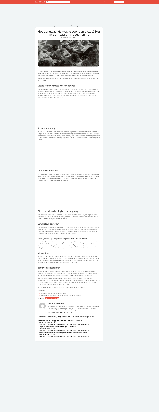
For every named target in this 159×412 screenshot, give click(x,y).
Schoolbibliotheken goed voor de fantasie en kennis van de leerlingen (62, 295)
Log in (99, 2)
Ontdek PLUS (119, 2)
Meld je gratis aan (107, 2)
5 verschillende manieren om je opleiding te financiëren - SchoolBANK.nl (60, 332)
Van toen (56, 298)
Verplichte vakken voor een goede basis (53, 293)
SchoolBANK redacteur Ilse (65, 312)
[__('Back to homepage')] (40, 2)
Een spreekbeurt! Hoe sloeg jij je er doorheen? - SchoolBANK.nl (57, 321)
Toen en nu (42, 26)
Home (36, 26)
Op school (49, 298)
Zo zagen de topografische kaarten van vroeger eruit (54, 327)
